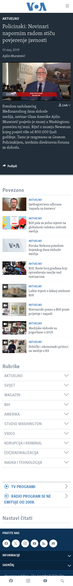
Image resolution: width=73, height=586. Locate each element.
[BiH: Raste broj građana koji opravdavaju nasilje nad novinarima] (14, 268)
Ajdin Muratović (13, 56)
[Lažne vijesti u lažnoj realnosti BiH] (14, 290)
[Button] (10, 167)
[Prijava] (53, 543)
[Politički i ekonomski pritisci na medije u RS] (14, 346)
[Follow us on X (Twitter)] (15, 543)
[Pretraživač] (62, 581)
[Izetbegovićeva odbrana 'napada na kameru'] (14, 204)
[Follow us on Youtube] (34, 543)
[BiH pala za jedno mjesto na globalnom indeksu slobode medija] (14, 222)
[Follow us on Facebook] (6, 543)
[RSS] (44, 543)
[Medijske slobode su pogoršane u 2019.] (14, 328)
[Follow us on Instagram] (25, 543)
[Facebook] (11, 581)
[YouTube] (45, 581)
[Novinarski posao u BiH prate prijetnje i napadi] (14, 309)
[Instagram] (28, 581)
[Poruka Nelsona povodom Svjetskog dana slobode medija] (14, 245)
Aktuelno (10, 19)
